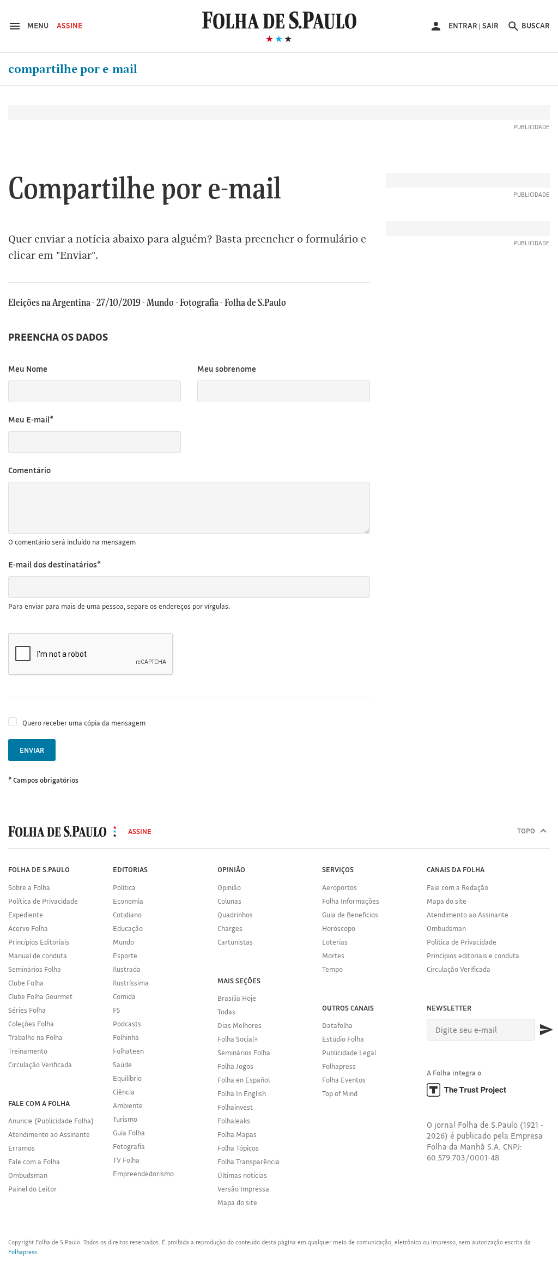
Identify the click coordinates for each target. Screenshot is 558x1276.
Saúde (122, 1064)
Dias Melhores (239, 1025)
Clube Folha (26, 983)
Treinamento (27, 1051)
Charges (229, 928)
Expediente (25, 915)
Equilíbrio (127, 1078)
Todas (226, 1012)
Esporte (125, 955)
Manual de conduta (37, 955)
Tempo (332, 969)
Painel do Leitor (32, 1189)
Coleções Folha (31, 1024)
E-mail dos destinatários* (54, 564)
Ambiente (128, 1105)
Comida (124, 996)
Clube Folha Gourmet (40, 996)
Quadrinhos (235, 915)
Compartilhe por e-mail (72, 69)
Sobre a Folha (29, 887)
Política (124, 887)
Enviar (32, 750)
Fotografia (129, 1146)
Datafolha (337, 1025)
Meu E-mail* (30, 419)
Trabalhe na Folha (35, 1037)
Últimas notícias (242, 1175)
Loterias (335, 942)
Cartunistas (235, 942)
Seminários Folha (34, 969)
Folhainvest (235, 1107)
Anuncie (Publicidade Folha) (51, 1121)
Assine (69, 25)
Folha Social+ (237, 1039)
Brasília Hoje (236, 998)
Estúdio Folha (343, 1039)
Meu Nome (27, 368)
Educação (128, 928)
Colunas (229, 901)
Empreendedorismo (143, 1173)
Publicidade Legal (349, 1052)
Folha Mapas (237, 1134)
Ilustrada (127, 969)
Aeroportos (339, 887)
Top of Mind (339, 1093)
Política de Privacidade (43, 901)
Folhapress (339, 1066)
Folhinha (126, 1037)
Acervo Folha (28, 928)
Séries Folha (27, 1010)
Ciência (124, 1092)
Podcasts (127, 1024)
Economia (128, 901)
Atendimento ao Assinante (49, 1134)
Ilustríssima (131, 983)
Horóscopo (338, 928)
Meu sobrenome (226, 368)
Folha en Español (243, 1080)
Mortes (333, 955)
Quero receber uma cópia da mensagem (83, 723)
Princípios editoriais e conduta (473, 955)
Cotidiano (127, 915)
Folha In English (241, 1093)
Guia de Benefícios (350, 915)
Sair (490, 25)
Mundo (123, 942)
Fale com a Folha (34, 1161)
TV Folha (126, 1160)
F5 (116, 1010)
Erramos (21, 1148)
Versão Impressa (243, 1189)
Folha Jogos (235, 1066)
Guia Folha (129, 1133)
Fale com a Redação (457, 887)
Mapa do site (237, 1202)
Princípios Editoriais (38, 942)
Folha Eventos (344, 1080)
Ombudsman (27, 1175)
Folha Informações (350, 901)
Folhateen (128, 1051)
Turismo (125, 1119)
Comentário (29, 470)
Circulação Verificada (40, 1064)
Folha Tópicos (238, 1148)
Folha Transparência (248, 1161)
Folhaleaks (233, 1121)
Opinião (229, 887)
